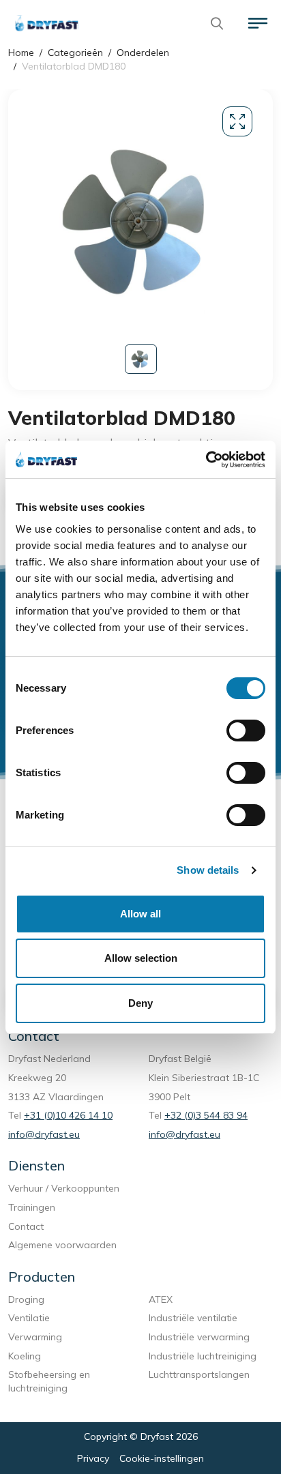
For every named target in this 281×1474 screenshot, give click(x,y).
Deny (140, 1003)
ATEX (161, 1299)
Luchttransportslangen (199, 1374)
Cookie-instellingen (161, 1458)
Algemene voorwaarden (62, 1245)
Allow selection (140, 958)
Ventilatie (31, 1318)
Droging (29, 1299)
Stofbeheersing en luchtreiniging (49, 1381)
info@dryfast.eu (44, 1134)
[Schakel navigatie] (258, 23)
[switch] (245, 730)
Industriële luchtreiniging (202, 1356)
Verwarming (35, 1337)
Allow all (140, 913)
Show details (208, 870)
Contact (26, 1226)
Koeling (24, 1356)
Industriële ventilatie (193, 1318)
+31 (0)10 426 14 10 (68, 1115)
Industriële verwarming (199, 1337)
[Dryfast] (46, 23)
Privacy (93, 1458)
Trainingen (31, 1207)
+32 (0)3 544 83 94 (206, 1115)
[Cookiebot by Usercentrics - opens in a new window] (205, 460)
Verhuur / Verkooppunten (63, 1188)
